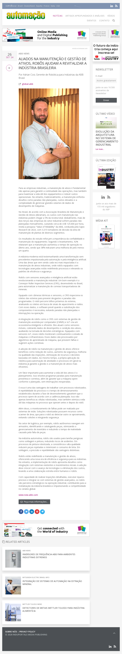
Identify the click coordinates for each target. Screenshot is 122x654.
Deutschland (29, 6)
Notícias (57, 15)
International (11, 6)
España (39, 6)
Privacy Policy (27, 631)
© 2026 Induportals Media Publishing (26, 634)
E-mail (99, 75)
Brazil (20, 6)
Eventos (91, 20)
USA (58, 6)
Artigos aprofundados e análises (84, 15)
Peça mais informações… (35, 501)
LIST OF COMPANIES (15, 637)
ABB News (24, 53)
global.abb (27, 84)
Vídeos (111, 15)
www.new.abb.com (28, 494)
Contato (104, 20)
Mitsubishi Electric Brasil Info (35, 577)
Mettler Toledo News (32, 604)
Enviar (106, 100)
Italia (53, 6)
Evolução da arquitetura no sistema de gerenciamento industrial (107, 138)
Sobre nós (11, 631)
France (46, 6)
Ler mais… (100, 149)
